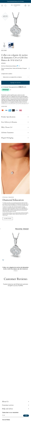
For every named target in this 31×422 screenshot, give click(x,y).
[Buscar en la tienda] (5, 5)
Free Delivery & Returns (9, 122)
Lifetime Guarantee (7, 132)
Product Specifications (8, 117)
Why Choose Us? (6, 127)
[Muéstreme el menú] (2, 5)
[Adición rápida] (3, 260)
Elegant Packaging (7, 138)
